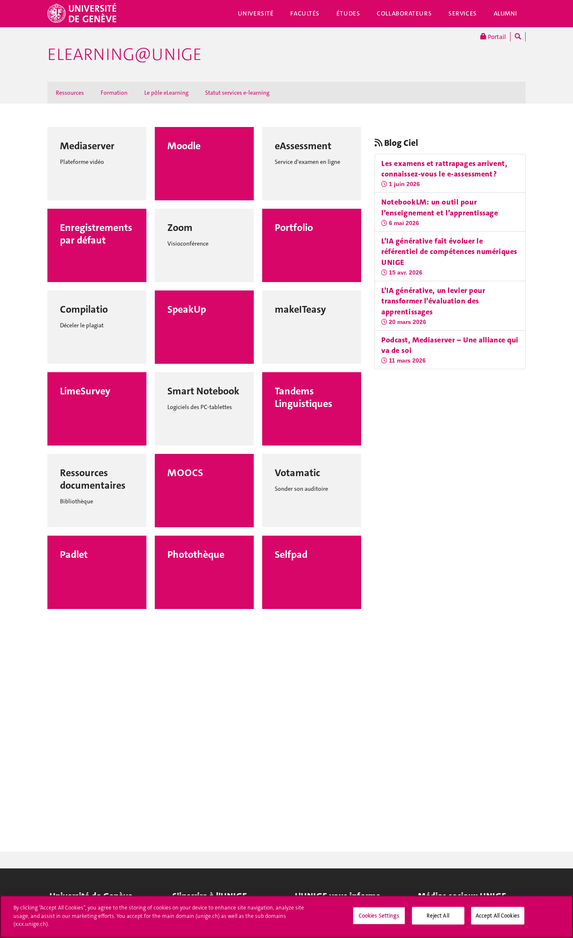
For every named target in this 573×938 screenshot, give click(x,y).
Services (462, 13)
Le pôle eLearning (166, 92)
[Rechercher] (517, 36)
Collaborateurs (404, 13)
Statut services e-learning (237, 92)
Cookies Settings (379, 915)
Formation (114, 92)
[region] (286, 916)
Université (256, 13)
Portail (496, 37)
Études (348, 13)
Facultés (305, 13)
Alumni (505, 13)
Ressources (70, 92)
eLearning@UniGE (124, 54)
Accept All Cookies (498, 915)
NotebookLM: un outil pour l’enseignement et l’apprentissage (439, 207)
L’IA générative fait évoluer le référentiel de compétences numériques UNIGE (449, 251)
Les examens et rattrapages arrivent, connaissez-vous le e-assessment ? (444, 168)
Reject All (438, 915)
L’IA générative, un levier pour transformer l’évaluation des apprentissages (433, 301)
